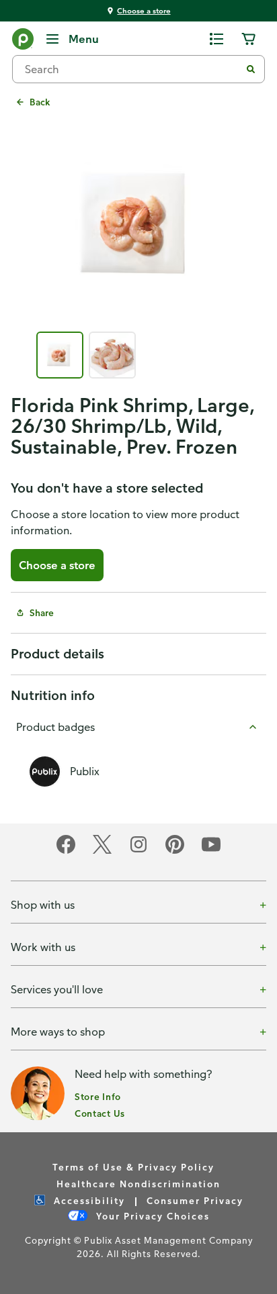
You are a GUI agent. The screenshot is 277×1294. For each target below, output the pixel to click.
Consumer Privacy (195, 1200)
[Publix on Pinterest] (175, 851)
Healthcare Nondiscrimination (138, 1183)
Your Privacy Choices (151, 1216)
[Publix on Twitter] (102, 851)
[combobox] (132, 69)
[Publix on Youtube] (211, 851)
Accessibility (87, 1200)
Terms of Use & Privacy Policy (133, 1167)
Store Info (98, 1096)
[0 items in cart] (249, 39)
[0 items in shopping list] (216, 39)
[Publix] (23, 41)
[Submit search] (251, 69)
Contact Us (100, 1113)
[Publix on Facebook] (66, 851)
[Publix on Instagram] (138, 851)
